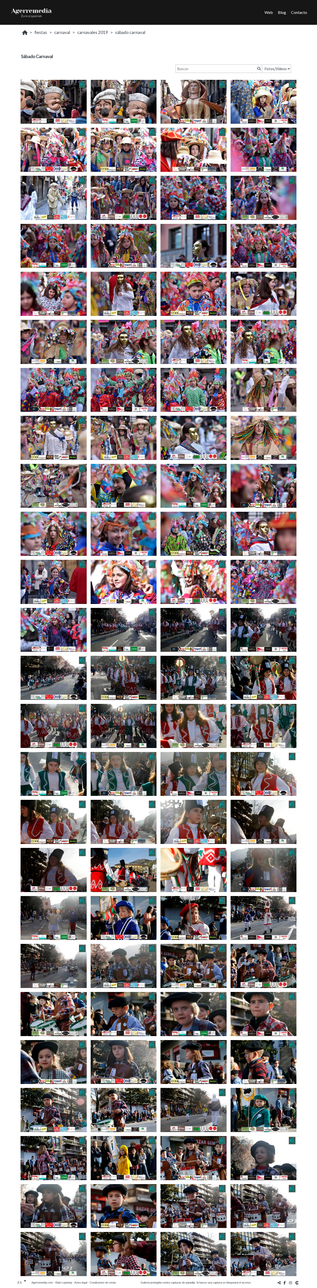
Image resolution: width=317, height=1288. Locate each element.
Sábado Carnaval (130, 32)
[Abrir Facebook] (284, 1283)
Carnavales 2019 (92, 32)
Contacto (299, 12)
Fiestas (40, 32)
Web (268, 12)
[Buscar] (258, 68)
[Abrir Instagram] (290, 1283)
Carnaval (62, 32)
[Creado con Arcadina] (297, 1283)
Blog (282, 12)
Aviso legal (80, 1282)
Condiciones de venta (103, 1282)
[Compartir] (279, 1283)
